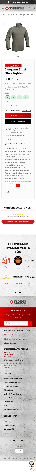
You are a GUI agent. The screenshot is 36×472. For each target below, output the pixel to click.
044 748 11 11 (9, 334)
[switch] (31, 469)
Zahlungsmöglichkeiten (12, 409)
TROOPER (13, 458)
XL (25, 97)
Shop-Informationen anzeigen (15, 135)
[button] (2, 8)
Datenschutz (8, 402)
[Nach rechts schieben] (22, 57)
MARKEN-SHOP (12, 15)
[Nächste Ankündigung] (32, 2)
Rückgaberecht (26, 110)
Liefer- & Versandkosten (12, 394)
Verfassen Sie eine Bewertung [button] (18, 222)
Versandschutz (9, 398)
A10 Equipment (24, 15)
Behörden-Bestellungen (12, 382)
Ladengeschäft (9, 429)
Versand (14, 83)
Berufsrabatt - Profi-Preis (13, 379)
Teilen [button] (8, 192)
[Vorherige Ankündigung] (4, 2)
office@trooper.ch (10, 343)
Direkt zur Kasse (18, 121)
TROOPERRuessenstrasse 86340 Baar (10, 354)
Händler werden (9, 425)
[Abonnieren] (30, 323)
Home (3, 15)
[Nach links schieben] (13, 57)
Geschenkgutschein (11, 386)
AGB (5, 406)
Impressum (8, 433)
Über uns (7, 421)
